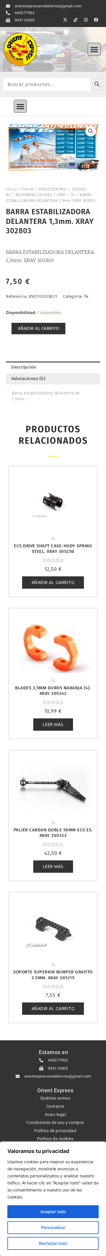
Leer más (53, 724)
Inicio (11, 189)
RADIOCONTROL (53, 189)
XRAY (61, 195)
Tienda (27, 189)
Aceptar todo (53, 1211)
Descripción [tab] (24, 367)
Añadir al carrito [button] (53, 582)
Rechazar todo (53, 1243)
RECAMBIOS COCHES (34, 195)
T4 (73, 195)
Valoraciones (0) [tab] (28, 378)
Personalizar (53, 1227)
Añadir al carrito (38, 328)
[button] (94, 49)
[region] (53, 1199)
